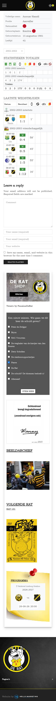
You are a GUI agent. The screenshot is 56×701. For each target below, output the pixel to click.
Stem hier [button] (28, 391)
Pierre (14, 362)
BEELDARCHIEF (19, 450)
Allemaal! (15, 379)
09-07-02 (10, 168)
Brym (14, 332)
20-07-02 (10, 115)
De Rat (14, 368)
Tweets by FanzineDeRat (19, 306)
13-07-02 (10, 145)
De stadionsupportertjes (22, 357)
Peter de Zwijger (19, 326)
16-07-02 (10, 133)
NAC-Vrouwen (18, 337)
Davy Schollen (18, 351)
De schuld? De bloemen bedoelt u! (27, 373)
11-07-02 (10, 156)
